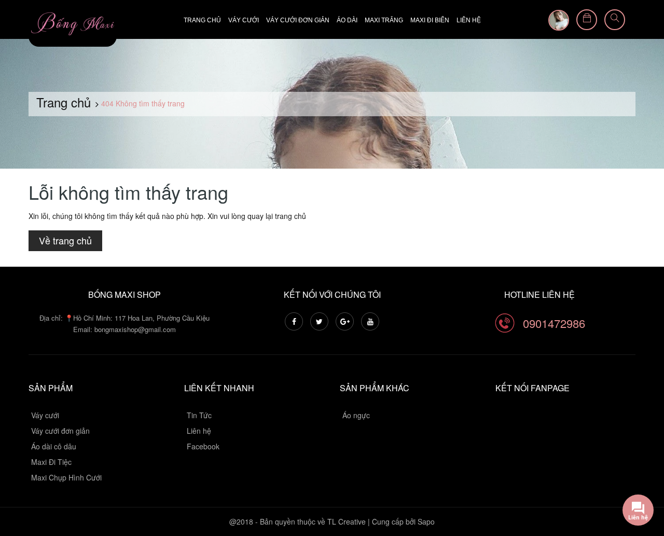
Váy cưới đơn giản (297, 20)
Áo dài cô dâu (53, 446)
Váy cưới (243, 20)
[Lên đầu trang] (643, 471)
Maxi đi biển (429, 20)
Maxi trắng (384, 20)
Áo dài (347, 20)
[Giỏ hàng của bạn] (586, 19)
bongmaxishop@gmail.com (135, 329)
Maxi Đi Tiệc (51, 462)
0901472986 (554, 323)
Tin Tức (199, 415)
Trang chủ (202, 20)
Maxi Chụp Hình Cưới (66, 477)
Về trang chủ (65, 240)
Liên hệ (469, 20)
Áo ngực (356, 415)
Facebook (203, 446)
